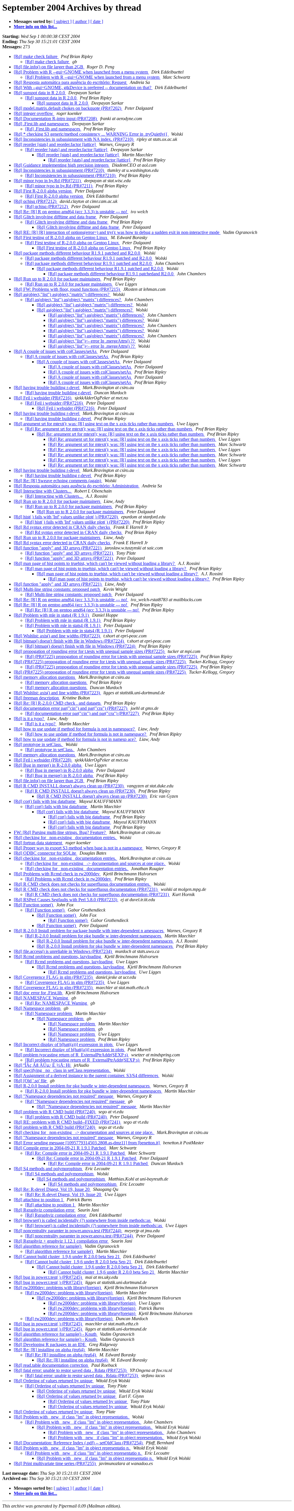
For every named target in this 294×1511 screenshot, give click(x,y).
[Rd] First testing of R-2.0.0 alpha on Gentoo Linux (61, 237)
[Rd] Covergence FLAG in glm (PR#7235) (54, 977)
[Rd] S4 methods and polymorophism (48, 1168)
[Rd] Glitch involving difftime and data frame (55, 216)
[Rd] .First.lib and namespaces (42, 123)
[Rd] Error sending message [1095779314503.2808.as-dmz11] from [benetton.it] (87, 1142)
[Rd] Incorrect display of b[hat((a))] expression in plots (64, 1044)
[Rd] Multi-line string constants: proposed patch (57, 589)
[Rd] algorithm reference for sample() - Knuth (56, 1334)
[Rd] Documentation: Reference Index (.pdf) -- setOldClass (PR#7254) (79, 1442)
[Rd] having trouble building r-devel (47, 387)
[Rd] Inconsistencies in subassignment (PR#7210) (59, 170)
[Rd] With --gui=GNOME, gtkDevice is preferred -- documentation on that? (83, 87)
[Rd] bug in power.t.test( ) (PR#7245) (48, 1277)
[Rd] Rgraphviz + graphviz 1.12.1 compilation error (61, 1241)
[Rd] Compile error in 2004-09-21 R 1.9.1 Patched (60, 1147)
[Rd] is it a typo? (29, 718)
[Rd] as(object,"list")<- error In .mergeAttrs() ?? (92, 341)
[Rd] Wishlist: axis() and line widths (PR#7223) (57, 635)
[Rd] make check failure (36, 56)
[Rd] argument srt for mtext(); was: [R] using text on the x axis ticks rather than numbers (94, 423)
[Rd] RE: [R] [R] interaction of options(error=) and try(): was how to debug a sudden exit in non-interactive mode (117, 232)
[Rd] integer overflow (34, 113)
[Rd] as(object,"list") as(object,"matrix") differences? (62, 294)
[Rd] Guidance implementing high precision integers (62, 165)
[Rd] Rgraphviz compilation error (45, 1210)
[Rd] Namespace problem (37, 1008)
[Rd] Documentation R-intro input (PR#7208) (56, 118)
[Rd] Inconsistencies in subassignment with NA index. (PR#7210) (74, 139)
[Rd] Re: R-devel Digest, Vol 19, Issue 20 (52, 1189)
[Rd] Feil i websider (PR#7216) (43, 397)
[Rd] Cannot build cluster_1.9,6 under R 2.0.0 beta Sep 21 (67, 1256)
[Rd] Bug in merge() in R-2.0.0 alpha (48, 765)
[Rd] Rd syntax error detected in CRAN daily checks (62, 527)
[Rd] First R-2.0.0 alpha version (43, 191)
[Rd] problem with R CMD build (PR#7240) (55, 1111)
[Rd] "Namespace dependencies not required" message (64, 1096)
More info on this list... (35, 26)
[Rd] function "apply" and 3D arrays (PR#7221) (58, 547)
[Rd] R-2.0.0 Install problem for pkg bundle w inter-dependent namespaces (93, 935)
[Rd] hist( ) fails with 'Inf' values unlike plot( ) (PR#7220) (66, 516)
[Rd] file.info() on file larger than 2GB (49, 66)
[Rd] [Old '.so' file (31, 1080)
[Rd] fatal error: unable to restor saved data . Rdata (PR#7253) (70, 1370)
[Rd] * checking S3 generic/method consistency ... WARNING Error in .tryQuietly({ (91, 134)
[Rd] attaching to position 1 (39, 1199)
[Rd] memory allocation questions (45, 677)
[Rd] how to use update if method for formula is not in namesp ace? (75, 739)
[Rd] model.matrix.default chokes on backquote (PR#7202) (68, 108)
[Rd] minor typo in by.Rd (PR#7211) (48, 180)
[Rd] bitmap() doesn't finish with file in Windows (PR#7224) (69, 641)
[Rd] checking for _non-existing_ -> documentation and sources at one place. (95, 863)
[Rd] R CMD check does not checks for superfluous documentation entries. (82, 884)
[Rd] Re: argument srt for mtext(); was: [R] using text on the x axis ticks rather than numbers (109, 428)
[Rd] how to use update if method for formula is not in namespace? (75, 728)
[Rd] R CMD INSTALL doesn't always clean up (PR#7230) (69, 785)
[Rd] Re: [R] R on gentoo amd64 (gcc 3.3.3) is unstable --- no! (71, 211)
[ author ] (81, 21)
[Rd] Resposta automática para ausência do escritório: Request (70, 82)
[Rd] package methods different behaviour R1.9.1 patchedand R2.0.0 (111, 273)
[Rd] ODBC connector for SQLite (45, 853)
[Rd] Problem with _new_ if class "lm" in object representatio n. (72, 1447)
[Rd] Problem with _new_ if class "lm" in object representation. (72, 1416)
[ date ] (96, 21)
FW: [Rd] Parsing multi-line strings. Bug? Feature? (60, 832)
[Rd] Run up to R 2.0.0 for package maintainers (57, 278)
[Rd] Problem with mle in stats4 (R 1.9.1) (52, 615)
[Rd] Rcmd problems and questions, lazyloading (58, 956)
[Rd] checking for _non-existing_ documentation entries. (65, 837)
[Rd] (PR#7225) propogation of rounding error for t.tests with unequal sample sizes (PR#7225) (111, 656)
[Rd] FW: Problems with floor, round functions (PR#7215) (67, 289)
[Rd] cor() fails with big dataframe (45, 801)
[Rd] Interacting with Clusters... (43, 491)
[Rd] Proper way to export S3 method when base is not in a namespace (78, 847)
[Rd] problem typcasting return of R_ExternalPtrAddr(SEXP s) (71, 1054)
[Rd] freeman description (37, 697)
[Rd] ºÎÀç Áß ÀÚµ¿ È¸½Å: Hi (42, 1065)
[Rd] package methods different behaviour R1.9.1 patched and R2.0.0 (77, 253)
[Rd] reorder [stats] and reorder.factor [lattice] (55, 144)
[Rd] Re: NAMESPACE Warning (56, 1003)
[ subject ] (62, 21)
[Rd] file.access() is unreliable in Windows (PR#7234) (63, 951)
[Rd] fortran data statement (38, 842)
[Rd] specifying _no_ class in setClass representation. (62, 1070)
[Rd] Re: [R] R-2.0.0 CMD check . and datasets (58, 703)
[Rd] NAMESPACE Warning (41, 997)
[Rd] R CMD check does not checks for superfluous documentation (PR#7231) (86, 889)
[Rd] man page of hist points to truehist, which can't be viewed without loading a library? (95, 563)
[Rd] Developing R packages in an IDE (50, 1344)
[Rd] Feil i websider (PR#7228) (43, 760)
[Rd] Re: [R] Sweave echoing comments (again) (58, 480)
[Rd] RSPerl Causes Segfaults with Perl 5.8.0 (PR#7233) (66, 899)
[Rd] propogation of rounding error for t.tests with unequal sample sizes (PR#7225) (89, 651)
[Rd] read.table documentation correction (51, 1365)
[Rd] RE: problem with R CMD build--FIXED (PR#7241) (67, 1122)
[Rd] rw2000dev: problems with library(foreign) (58, 1287)
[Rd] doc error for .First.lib (38, 992)
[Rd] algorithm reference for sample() (48, 1246)
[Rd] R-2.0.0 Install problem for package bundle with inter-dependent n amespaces (89, 930)
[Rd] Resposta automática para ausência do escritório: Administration (77, 485)
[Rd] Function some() (34, 904)
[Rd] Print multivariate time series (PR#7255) (55, 1463)
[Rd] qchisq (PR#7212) (35, 201)
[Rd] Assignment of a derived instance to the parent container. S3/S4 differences (86, 1075)
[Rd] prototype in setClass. (38, 744)
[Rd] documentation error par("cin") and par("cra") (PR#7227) (71, 708)
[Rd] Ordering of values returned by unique (54, 1380)
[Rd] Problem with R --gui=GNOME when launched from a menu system (81, 72)
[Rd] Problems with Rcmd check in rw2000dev (57, 873)
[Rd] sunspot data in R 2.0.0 (40, 92)
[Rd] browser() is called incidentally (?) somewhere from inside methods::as (83, 1220)
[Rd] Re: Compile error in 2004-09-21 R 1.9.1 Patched (75, 1153)
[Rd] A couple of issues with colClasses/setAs (56, 351)
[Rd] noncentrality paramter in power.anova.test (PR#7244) (68, 1230)
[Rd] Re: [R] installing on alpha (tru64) (50, 1349)
